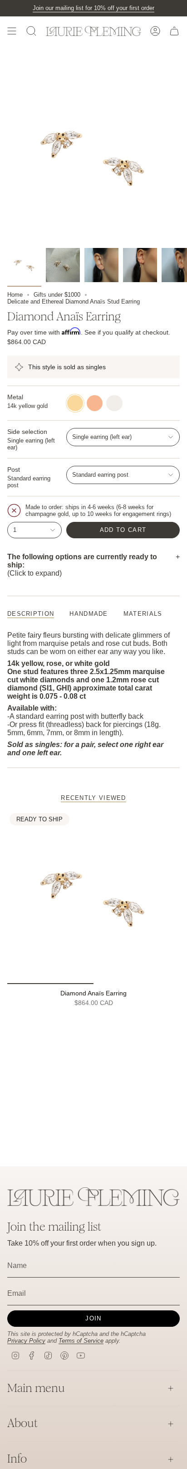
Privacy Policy (26, 1340)
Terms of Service (81, 1340)
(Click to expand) (82, 565)
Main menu (36, 1388)
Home (15, 294)
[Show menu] (12, 31)
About (22, 1423)
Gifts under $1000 (57, 294)
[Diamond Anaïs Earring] (93, 897)
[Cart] (174, 31)
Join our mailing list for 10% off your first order (93, 8)
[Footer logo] (93, 1196)
